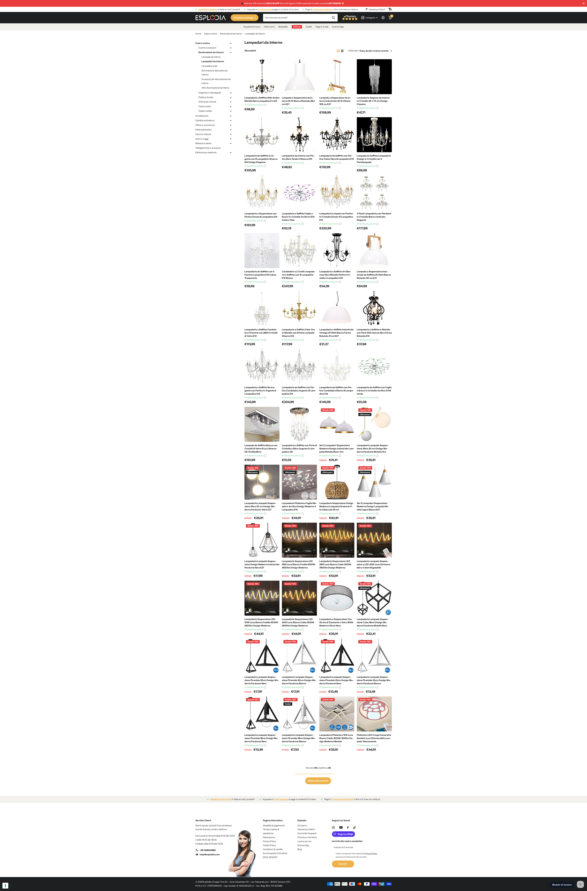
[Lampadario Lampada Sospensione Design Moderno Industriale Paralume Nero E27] (261, 540)
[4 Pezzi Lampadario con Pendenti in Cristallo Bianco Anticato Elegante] (374, 192)
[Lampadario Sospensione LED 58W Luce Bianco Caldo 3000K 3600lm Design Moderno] (336, 540)
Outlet (309, 26)
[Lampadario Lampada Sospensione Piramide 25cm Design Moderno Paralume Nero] (336, 655)
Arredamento (201, 115)
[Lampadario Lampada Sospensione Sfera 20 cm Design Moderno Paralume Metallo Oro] (374, 424)
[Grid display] (338, 51)
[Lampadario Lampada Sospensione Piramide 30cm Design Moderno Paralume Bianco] (299, 655)
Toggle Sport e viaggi (231, 139)
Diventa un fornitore (307, 837)
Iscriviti (343, 863)
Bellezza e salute (203, 143)
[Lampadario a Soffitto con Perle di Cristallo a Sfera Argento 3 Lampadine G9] (299, 424)
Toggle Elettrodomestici (231, 130)
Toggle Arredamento (231, 116)
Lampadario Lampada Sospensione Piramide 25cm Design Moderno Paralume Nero (336, 680)
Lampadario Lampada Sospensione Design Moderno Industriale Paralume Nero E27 (261, 564)
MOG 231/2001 (270, 857)
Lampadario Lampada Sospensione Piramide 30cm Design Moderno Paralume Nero (261, 680)
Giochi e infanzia (203, 134)
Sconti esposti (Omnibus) (275, 853)
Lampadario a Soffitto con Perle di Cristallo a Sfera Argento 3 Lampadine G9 (299, 448)
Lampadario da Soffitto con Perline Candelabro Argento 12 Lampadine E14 (299, 390)
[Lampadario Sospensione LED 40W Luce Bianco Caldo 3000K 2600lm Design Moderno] (299, 598)
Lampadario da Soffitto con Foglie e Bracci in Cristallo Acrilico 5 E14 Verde (374, 390)
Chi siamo (302, 825)
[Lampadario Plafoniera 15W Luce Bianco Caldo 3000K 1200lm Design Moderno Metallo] (336, 713)
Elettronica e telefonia (205, 152)
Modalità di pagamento (274, 825)
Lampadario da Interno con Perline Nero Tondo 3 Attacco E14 (298, 157)
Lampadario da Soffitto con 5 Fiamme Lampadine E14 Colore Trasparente (260, 274)
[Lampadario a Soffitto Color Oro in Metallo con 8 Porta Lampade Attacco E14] (299, 308)
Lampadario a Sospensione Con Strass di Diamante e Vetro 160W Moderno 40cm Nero (336, 622)
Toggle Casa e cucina (231, 43)
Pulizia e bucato (205, 97)
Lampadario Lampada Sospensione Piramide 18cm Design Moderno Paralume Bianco (299, 738)
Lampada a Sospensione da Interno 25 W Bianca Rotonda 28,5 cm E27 (298, 101)
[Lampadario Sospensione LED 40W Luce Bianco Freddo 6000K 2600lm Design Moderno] (261, 598)
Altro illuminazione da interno (215, 87)
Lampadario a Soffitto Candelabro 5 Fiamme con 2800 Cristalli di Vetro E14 (260, 332)
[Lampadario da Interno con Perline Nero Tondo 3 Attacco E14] (299, 134)
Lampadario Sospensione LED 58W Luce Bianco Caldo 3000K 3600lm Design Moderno (335, 564)
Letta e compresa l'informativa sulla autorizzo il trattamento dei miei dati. (356, 855)
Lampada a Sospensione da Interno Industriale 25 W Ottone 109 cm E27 (335, 101)
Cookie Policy (269, 845)
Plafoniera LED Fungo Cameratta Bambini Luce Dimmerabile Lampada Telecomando (374, 738)
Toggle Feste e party (231, 106)
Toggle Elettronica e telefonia (231, 153)
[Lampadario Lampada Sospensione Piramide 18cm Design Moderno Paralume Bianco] (299, 713)
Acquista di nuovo (251, 26)
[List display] (342, 51)
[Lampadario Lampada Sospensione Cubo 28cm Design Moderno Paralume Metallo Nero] (374, 598)
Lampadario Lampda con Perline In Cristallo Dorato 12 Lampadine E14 (336, 216)
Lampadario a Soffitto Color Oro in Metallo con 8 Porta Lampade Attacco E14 (298, 332)
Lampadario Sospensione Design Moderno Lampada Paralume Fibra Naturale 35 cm (336, 506)
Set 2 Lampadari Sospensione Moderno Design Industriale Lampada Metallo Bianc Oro (336, 448)
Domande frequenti (306, 833)
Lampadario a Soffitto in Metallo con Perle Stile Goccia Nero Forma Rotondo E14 (374, 332)
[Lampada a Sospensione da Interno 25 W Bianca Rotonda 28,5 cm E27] (299, 76)
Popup (265, 105)
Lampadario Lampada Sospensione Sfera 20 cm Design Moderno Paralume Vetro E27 (260, 506)
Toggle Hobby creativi (231, 111)
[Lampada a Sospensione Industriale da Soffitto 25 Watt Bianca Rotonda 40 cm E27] (374, 250)
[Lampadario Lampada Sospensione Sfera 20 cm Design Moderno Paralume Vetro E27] (261, 482)
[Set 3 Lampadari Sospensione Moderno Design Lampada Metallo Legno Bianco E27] (374, 482)
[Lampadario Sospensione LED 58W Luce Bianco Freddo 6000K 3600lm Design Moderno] (299, 540)
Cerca (333, 17)
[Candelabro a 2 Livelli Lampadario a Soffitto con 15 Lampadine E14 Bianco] (299, 250)
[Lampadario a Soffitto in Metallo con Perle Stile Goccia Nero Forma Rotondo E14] (374, 308)
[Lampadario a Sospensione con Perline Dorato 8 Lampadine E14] (261, 192)
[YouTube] (341, 827)
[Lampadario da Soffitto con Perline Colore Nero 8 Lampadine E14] (336, 134)
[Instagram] (333, 827)
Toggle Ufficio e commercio (231, 125)
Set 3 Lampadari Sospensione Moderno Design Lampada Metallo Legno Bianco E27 (373, 506)
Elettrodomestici (203, 129)
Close (583, 3)
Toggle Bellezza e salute (231, 143)
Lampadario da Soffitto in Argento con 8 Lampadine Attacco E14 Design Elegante (260, 159)
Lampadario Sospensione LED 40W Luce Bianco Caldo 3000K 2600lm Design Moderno (298, 622)
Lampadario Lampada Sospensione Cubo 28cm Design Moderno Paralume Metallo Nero (373, 622)
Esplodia (301, 820)
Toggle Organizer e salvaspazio (231, 93)
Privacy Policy (269, 841)
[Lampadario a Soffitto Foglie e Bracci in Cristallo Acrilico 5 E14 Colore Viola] (299, 192)
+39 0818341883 (208, 850)
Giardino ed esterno (204, 120)
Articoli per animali (207, 101)
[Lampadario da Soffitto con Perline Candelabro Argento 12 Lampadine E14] (299, 366)
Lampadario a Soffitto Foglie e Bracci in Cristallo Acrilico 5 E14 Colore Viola (298, 216)
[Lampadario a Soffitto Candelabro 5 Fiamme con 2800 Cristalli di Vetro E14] (261, 308)
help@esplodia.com (210, 854)
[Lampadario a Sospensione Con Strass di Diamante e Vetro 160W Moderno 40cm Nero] (336, 598)
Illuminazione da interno (211, 52)
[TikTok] (354, 827)
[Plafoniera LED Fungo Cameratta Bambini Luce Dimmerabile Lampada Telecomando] (374, 713)
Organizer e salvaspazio (209, 92)
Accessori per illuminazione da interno (216, 81)
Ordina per (353, 50)
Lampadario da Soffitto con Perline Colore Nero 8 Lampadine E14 (336, 157)
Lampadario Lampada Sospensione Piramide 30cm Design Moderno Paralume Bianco (299, 680)
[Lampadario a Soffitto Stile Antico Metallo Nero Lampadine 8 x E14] (261, 76)
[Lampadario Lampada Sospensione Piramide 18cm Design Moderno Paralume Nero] (261, 713)
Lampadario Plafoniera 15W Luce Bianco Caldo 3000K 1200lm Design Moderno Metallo (336, 738)
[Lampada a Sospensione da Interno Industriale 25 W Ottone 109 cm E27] (336, 76)
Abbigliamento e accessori (208, 148)
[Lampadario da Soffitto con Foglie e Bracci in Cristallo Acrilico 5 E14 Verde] (374, 366)
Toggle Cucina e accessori (231, 48)
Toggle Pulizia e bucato (231, 97)
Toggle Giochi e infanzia (231, 134)
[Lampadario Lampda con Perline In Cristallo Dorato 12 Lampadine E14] (336, 192)
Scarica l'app (338, 26)
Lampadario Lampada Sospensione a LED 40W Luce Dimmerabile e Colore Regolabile (374, 564)
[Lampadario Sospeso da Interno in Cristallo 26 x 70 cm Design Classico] (374, 76)
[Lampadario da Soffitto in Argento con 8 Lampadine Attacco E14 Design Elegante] (261, 134)
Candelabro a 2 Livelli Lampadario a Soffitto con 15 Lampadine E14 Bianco (298, 274)
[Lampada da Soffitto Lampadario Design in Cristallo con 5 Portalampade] (374, 134)
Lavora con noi (304, 841)
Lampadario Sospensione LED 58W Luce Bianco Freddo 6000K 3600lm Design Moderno (298, 564)
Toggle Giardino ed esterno (231, 121)
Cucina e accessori (207, 47)
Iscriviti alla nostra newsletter (347, 841)
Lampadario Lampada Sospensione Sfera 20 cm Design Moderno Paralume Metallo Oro (373, 448)
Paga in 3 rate (322, 26)
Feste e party (204, 106)
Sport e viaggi (201, 138)
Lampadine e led (209, 66)
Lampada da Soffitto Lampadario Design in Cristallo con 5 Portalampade (374, 159)
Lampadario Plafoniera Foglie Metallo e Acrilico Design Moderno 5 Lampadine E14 (299, 506)
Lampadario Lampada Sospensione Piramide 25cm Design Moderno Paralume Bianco (374, 680)
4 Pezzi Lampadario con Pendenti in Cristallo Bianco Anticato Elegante (374, 216)
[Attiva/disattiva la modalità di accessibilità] (390, 9)
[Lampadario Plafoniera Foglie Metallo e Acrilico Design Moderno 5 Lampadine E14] (299, 482)
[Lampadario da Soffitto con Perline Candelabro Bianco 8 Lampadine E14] (336, 366)
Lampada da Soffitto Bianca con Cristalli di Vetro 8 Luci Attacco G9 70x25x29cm (260, 448)
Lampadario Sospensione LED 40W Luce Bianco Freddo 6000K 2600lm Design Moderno (261, 622)
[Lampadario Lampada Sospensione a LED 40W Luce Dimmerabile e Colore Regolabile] (374, 540)
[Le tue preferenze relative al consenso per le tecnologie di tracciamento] (5, 886)
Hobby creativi (205, 111)
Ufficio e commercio (205, 125)
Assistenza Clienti (306, 829)
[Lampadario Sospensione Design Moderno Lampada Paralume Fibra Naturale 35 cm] (336, 482)
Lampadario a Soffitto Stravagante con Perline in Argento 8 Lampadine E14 (260, 390)
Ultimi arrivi (269, 26)
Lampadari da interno (212, 61)
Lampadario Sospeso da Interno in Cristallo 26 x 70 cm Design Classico (373, 101)
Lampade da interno (211, 57)
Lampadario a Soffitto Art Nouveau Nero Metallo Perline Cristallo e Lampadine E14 (335, 274)
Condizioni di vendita (273, 849)
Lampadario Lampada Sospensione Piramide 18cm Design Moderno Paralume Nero (261, 738)
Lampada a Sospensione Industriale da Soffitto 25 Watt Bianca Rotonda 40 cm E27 (374, 274)
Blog (299, 849)
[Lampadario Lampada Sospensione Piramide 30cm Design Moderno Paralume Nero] (261, 655)
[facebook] (348, 827)
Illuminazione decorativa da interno (214, 72)
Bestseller (283, 26)
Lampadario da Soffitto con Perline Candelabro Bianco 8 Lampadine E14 (336, 390)
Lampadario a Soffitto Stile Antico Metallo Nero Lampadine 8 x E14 (261, 99)
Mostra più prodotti (318, 780)
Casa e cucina (202, 43)
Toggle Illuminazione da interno (231, 52)
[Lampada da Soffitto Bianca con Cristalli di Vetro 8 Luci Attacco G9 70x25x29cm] (261, 424)
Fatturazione (269, 837)
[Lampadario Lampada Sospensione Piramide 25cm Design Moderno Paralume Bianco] (374, 655)
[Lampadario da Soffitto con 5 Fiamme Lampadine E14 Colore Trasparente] (261, 250)
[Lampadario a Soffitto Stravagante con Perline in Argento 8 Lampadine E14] (261, 366)
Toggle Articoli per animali (231, 102)
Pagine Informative (273, 820)
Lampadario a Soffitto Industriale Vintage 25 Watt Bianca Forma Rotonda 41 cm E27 (336, 332)
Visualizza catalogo (243, 17)
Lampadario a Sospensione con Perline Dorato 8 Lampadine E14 (260, 215)
